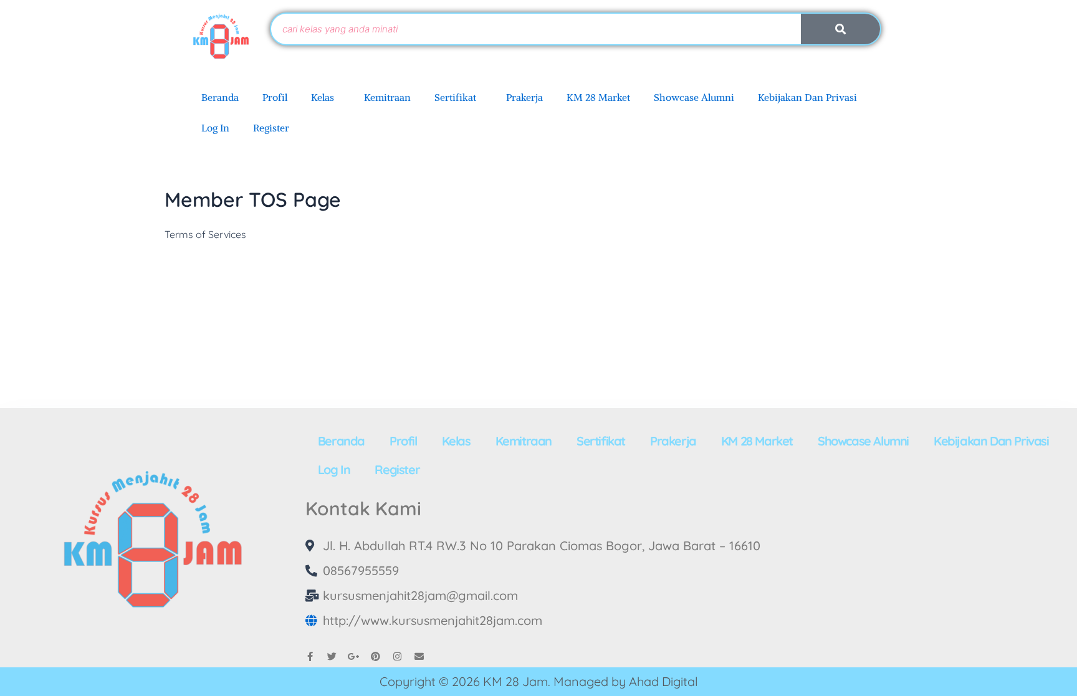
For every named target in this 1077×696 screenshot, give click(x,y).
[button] (325, 97)
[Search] (840, 29)
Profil (274, 97)
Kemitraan (387, 97)
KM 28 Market (598, 97)
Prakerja (524, 97)
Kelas (322, 97)
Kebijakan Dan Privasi (807, 97)
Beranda (220, 97)
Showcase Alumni (694, 97)
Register (271, 128)
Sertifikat (455, 97)
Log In (215, 128)
